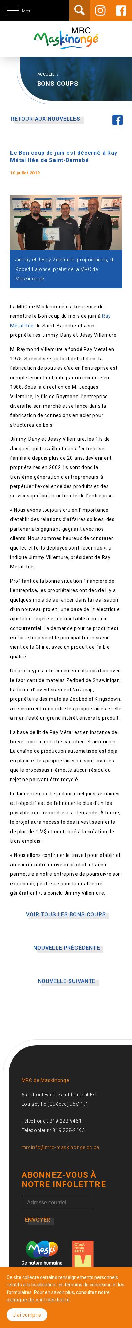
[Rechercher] (79, 10)
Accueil (46, 74)
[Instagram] (100, 10)
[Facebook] (121, 10)
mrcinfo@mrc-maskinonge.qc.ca (61, 1147)
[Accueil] (66, 45)
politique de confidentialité (38, 1299)
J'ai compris (27, 1315)
